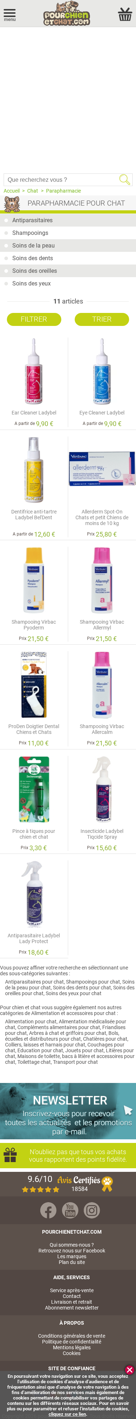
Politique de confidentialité (71, 1342)
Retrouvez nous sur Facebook (71, 1251)
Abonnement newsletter (72, 1308)
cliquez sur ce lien (67, 1414)
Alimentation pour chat (31, 1021)
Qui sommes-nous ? (72, 1245)
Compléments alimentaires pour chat (58, 1027)
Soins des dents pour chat (82, 987)
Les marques (71, 1256)
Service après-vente (72, 1290)
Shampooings (30, 232)
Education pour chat (40, 1050)
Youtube (70, 1210)
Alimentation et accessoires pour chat (73, 1013)
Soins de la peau (33, 245)
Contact (72, 1296)
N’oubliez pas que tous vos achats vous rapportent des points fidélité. (78, 1155)
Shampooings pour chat (93, 982)
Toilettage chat (34, 1062)
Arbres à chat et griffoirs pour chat (67, 1033)
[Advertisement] (68, 98)
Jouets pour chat (84, 1050)
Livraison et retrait (71, 1302)
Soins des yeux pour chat (74, 993)
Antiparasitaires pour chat (34, 982)
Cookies (72, 1353)
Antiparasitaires (32, 220)
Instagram (92, 1210)
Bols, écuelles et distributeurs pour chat (62, 1036)
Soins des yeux (31, 283)
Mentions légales (72, 1347)
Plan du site (72, 1262)
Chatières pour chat (105, 1039)
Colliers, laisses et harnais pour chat (45, 1045)
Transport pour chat (75, 1062)
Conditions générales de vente (71, 1336)
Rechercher (124, 179)
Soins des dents (32, 258)
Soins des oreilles (34, 270)
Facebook (48, 1210)
